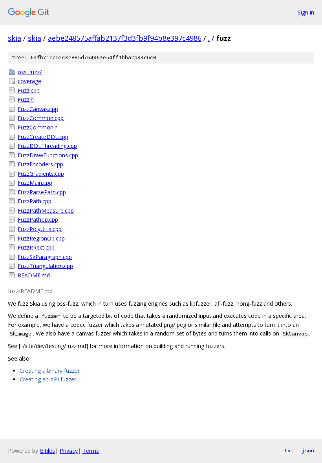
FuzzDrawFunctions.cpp (48, 155)
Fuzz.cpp (29, 90)
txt (289, 450)
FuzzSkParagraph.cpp (45, 257)
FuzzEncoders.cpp (40, 164)
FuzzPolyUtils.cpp (40, 229)
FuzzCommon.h (38, 127)
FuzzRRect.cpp (36, 247)
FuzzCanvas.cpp (38, 109)
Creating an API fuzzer (48, 379)
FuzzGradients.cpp (41, 173)
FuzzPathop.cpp (38, 219)
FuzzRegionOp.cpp (41, 238)
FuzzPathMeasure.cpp (46, 210)
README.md (34, 275)
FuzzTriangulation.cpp (45, 266)
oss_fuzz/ (30, 72)
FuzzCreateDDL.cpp (43, 136)
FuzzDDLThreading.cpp (47, 145)
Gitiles (47, 450)
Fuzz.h (26, 99)
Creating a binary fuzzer (50, 370)
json (308, 450)
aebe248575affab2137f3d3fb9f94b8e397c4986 (124, 38)
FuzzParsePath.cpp (42, 192)
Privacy (69, 450)
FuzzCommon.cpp (41, 118)
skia (14, 38)
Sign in (306, 12)
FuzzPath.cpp (34, 201)
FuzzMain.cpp (35, 182)
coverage (29, 81)
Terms (90, 450)
